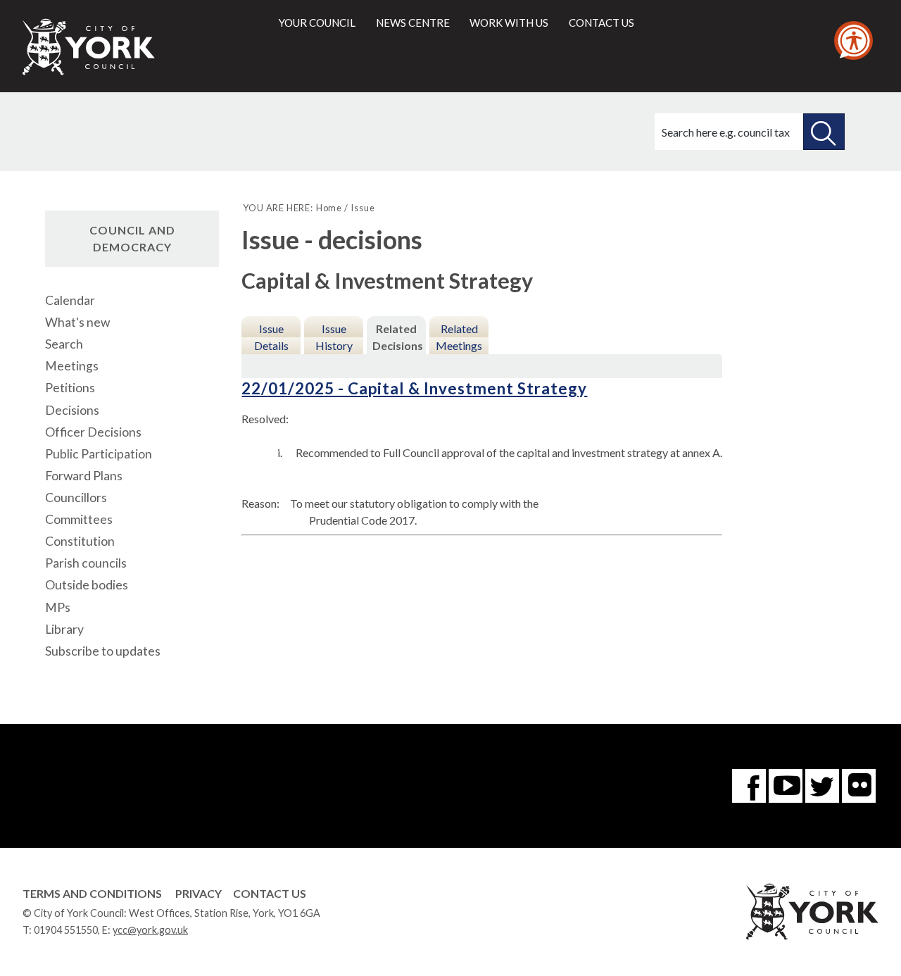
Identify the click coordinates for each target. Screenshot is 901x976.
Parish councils (86, 563)
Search (64, 344)
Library (64, 629)
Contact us (601, 22)
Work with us (509, 22)
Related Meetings (459, 337)
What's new (77, 322)
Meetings (72, 365)
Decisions (72, 410)
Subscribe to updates (102, 651)
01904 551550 (66, 930)
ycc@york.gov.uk (150, 930)
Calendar (70, 300)
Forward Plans (83, 475)
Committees (79, 519)
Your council (317, 22)
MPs (57, 607)
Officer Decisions (93, 432)
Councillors (76, 497)
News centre (413, 22)
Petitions (70, 387)
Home (329, 207)
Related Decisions (397, 337)
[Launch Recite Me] (853, 40)
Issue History (334, 337)
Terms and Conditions (92, 893)
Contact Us (269, 893)
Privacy (198, 893)
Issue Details (271, 337)
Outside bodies (86, 584)
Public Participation (98, 453)
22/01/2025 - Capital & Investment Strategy (414, 388)
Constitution (80, 541)
